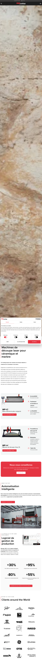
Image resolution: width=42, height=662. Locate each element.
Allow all (34, 341)
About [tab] (35, 322)
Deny (8, 341)
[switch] (15, 337)
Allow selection (21, 341)
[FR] (21, 3)
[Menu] (40, 3)
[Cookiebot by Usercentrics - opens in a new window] (36, 319)
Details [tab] (21, 322)
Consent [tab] (7, 322)
